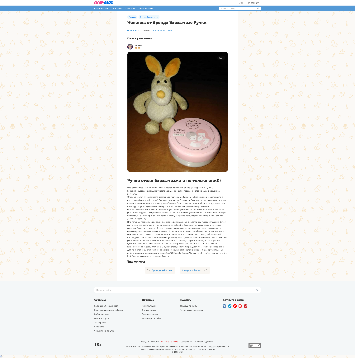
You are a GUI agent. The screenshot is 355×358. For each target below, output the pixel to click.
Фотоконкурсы (149, 310)
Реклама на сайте (169, 341)
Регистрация (253, 2)
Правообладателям (204, 341)
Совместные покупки (104, 330)
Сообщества (101, 8)
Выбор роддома (101, 314)
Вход (241, 2)
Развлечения (146, 8)
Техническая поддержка (191, 310)
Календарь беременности (106, 305)
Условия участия (162, 30)
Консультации (149, 305)
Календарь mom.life (151, 318)
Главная (132, 17)
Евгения (138, 45)
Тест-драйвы (100, 322)
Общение (117, 8)
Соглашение (186, 341)
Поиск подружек (102, 318)
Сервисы (130, 8)
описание (133, 30)
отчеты (146, 30)
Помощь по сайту (188, 305)
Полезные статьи (150, 314)
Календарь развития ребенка (108, 310)
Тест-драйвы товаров (149, 17)
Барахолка (99, 326)
